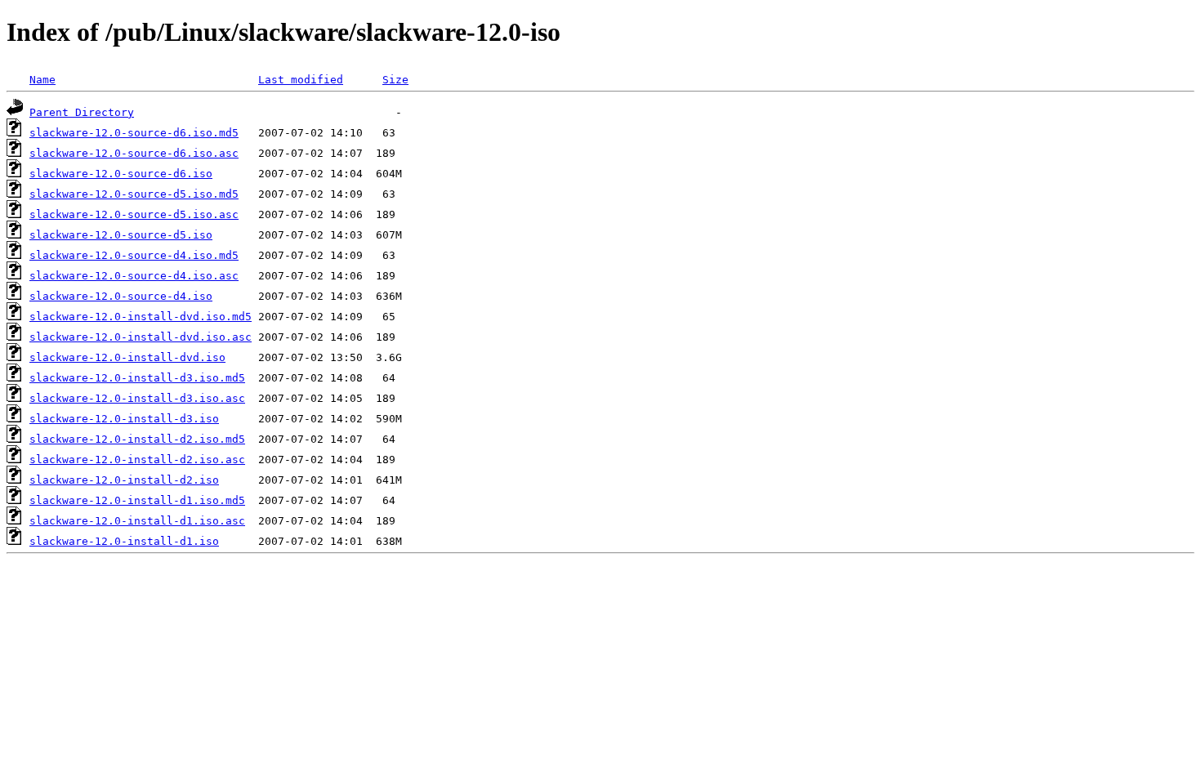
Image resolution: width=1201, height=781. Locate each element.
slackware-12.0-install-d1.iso (124, 541)
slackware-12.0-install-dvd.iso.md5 (140, 316)
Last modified (300, 80)
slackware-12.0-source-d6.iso (120, 173)
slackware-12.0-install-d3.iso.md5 (137, 378)
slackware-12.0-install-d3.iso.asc (137, 398)
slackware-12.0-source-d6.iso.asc (134, 153)
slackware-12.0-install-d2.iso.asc (137, 459)
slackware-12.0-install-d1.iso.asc (137, 521)
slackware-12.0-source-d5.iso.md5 (134, 194)
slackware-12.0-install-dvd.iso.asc (140, 337)
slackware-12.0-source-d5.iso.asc (134, 214)
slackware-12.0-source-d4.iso (120, 296)
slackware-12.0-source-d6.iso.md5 (134, 133)
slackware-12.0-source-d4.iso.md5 (134, 255)
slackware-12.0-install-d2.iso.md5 (137, 439)
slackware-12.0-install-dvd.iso (127, 357)
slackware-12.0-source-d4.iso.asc (134, 276)
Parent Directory (81, 112)
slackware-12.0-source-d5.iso (120, 235)
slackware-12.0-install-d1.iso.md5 (137, 500)
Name (42, 80)
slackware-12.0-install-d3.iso (124, 419)
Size (395, 80)
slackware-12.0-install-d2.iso (124, 480)
